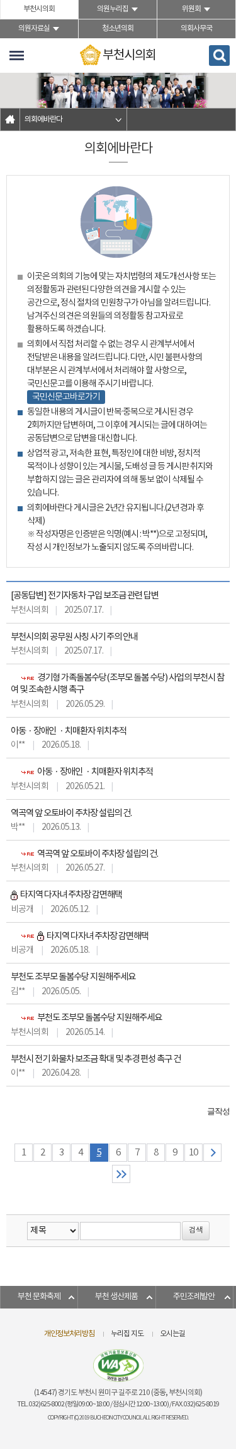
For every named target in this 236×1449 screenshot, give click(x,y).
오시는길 (172, 1334)
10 (193, 1152)
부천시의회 (39, 9)
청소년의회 (117, 28)
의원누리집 (112, 9)
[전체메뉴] (16, 55)
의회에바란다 (43, 119)
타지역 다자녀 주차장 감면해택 (70, 894)
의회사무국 (196, 28)
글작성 (218, 1111)
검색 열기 (219, 55)
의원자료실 (34, 28)
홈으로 (10, 119)
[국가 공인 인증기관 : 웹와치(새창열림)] (118, 1365)
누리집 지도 (127, 1334)
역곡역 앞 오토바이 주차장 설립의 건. (71, 813)
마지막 (121, 1174)
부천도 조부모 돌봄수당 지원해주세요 (73, 977)
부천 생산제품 (116, 1297)
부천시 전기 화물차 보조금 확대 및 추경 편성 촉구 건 (96, 1059)
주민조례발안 (194, 1297)
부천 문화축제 (39, 1297)
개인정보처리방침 (69, 1334)
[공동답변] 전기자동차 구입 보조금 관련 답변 (85, 595)
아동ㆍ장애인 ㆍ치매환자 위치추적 (68, 731)
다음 (212, 1153)
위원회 (191, 9)
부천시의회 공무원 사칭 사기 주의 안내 (74, 637)
